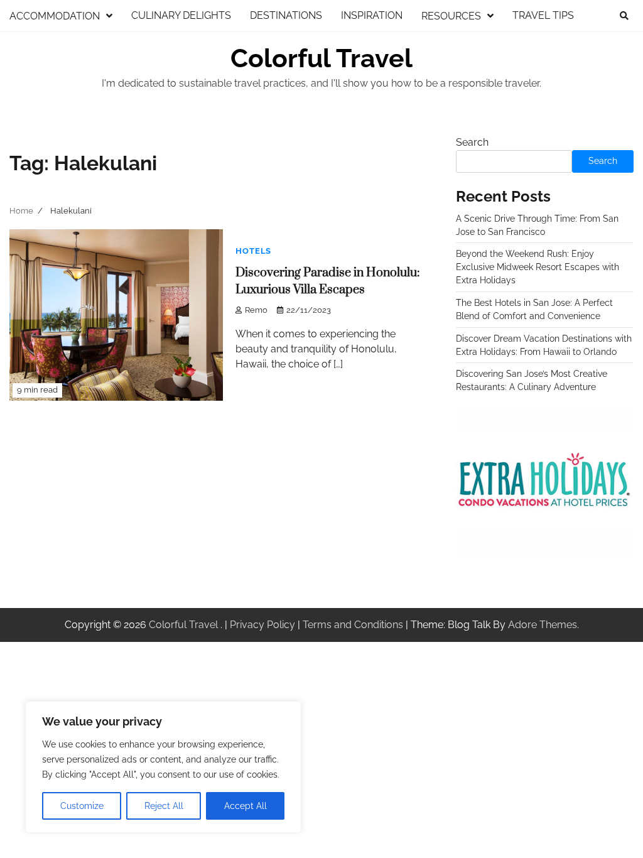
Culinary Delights (181, 15)
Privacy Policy (262, 625)
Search (472, 142)
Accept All (245, 806)
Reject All (163, 806)
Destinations (286, 15)
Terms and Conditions (353, 625)
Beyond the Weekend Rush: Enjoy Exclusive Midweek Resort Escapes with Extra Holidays (537, 267)
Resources (451, 16)
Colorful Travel (321, 58)
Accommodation (54, 16)
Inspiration (372, 15)
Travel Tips (543, 15)
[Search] (624, 15)
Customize (82, 806)
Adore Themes (542, 625)
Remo (256, 310)
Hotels (253, 251)
